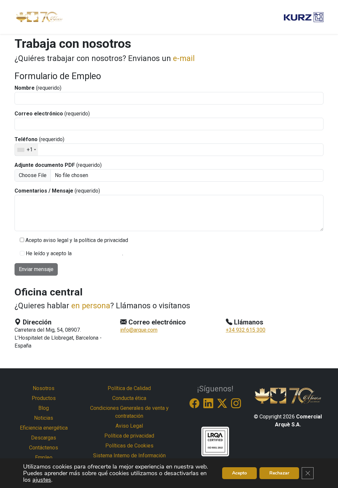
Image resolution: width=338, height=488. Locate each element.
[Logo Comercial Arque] (39, 17)
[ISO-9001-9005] (215, 441)
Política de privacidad (129, 436)
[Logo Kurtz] (303, 17)
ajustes (41, 479)
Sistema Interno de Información (129, 455)
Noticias (43, 418)
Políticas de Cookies (129, 445)
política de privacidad (97, 253)
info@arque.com (138, 330)
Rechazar (279, 473)
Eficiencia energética (44, 428)
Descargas (43, 438)
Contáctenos (43, 447)
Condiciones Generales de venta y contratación (129, 412)
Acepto (239, 473)
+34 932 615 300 (245, 330)
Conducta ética (129, 398)
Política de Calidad (129, 388)
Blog (43, 408)
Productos (44, 398)
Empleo (43, 457)
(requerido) (38, 88)
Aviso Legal (129, 426)
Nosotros (43, 388)
